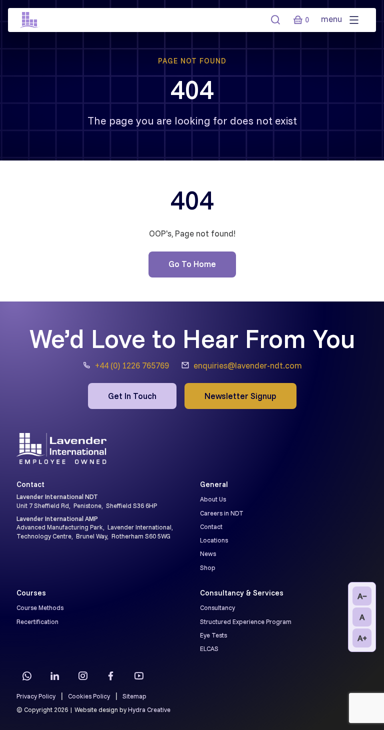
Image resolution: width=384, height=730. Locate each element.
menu (332, 19)
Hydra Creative (149, 710)
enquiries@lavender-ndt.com (248, 365)
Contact (211, 526)
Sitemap (134, 696)
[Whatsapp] (26, 676)
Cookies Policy (89, 696)
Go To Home (192, 263)
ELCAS (209, 648)
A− (362, 596)
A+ (362, 638)
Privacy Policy (36, 696)
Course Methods (40, 608)
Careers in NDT (222, 513)
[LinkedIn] (54, 676)
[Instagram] (82, 676)
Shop (208, 568)
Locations (214, 540)
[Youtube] (138, 676)
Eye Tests (213, 635)
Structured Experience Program (246, 622)
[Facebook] (110, 676)
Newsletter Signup (240, 395)
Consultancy (217, 608)
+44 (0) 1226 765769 (132, 365)
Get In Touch (132, 395)
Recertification (37, 622)
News (208, 554)
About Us (213, 499)
